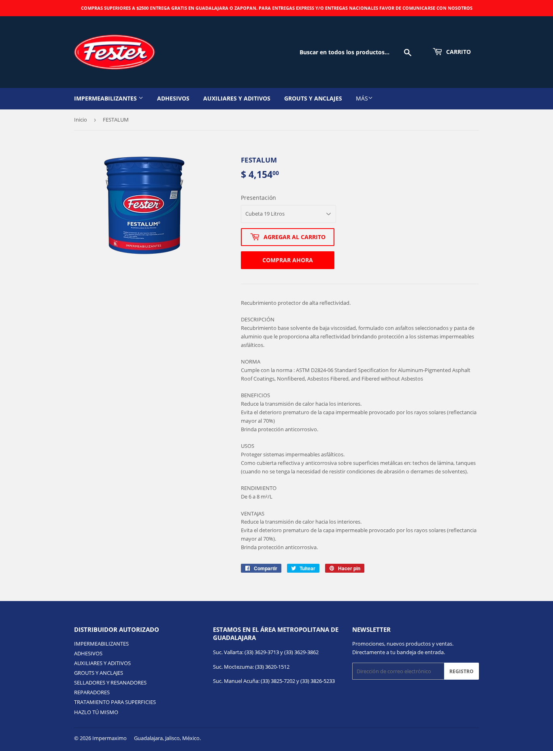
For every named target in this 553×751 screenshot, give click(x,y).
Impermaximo (109, 738)
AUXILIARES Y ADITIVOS (236, 98)
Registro (461, 671)
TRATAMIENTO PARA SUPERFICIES (115, 702)
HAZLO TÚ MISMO (96, 712)
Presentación (258, 197)
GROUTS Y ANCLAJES (313, 98)
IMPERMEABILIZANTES (106, 98)
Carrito (458, 52)
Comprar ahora (287, 260)
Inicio (80, 119)
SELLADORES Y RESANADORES (110, 682)
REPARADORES (92, 692)
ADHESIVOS (173, 98)
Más (362, 98)
